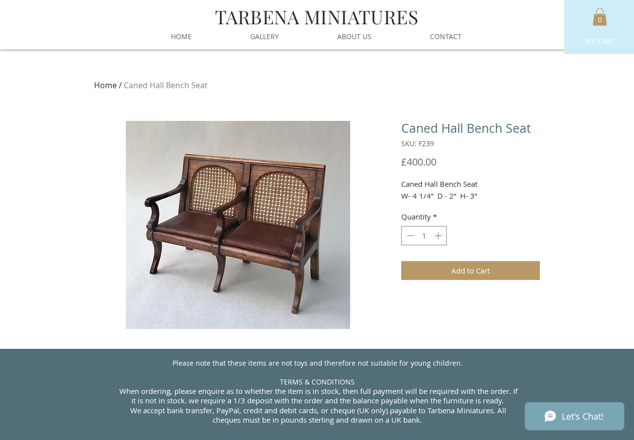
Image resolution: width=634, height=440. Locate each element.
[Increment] (439, 235)
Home (105, 85)
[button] (599, 17)
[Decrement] (409, 235)
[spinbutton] (424, 235)
